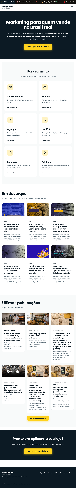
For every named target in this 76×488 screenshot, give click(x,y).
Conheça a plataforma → (38, 47)
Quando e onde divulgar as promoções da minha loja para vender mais (60, 391)
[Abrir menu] (72, 7)
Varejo (6, 221)
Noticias (7, 383)
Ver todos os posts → (38, 418)
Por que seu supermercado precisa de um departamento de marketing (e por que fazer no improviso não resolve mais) (37, 393)
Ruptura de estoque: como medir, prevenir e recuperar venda (61, 227)
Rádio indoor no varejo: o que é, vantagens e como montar (37, 227)
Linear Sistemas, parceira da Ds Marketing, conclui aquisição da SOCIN (13, 389)
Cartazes (56, 383)
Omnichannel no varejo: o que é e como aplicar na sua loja (36, 269)
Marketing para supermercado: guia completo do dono (12, 227)
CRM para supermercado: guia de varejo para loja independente (62, 269)
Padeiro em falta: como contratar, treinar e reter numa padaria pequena (13, 337)
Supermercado (58, 331)
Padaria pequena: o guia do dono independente (37, 336)
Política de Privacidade (60, 473)
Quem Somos (48, 473)
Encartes (63, 383)
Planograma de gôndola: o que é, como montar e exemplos (12, 269)
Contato (71, 473)
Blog (41, 473)
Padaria (12, 331)
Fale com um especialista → (38, 451)
